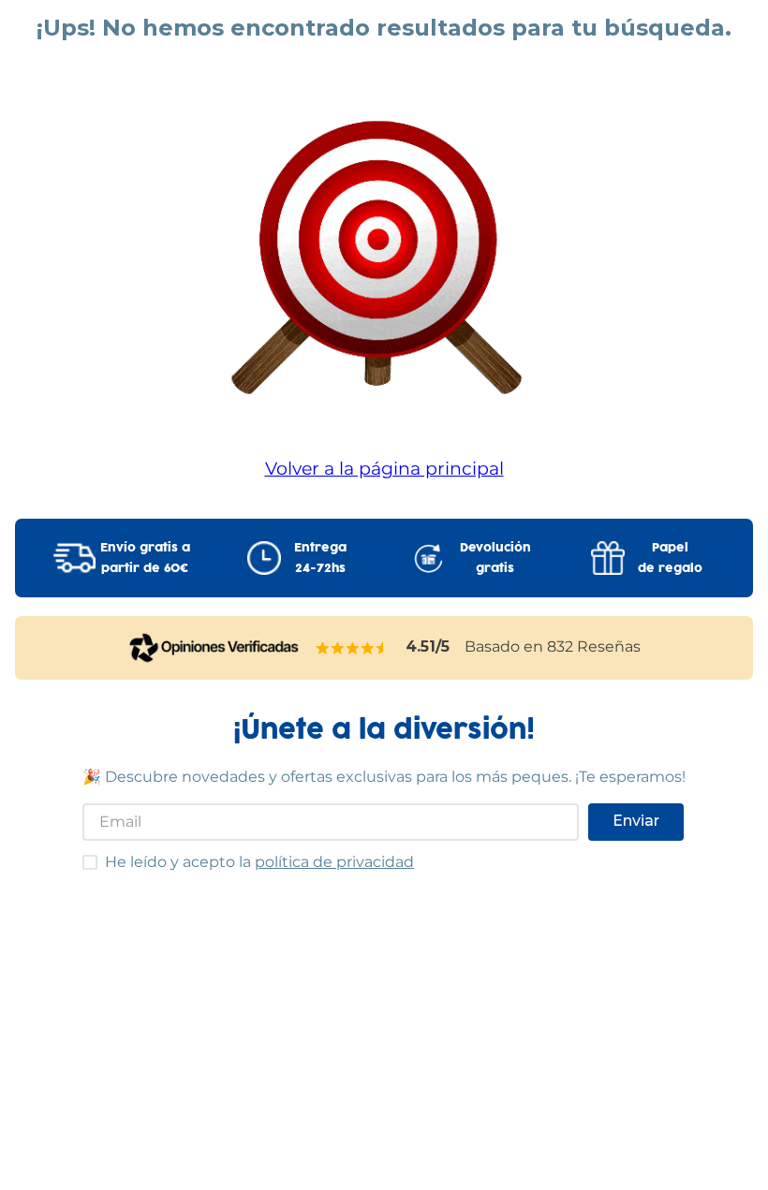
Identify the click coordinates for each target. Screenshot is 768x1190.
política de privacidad (334, 862)
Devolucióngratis (495, 558)
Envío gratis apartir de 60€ (145, 558)
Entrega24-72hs (320, 558)
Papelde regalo (670, 558)
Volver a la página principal (384, 468)
